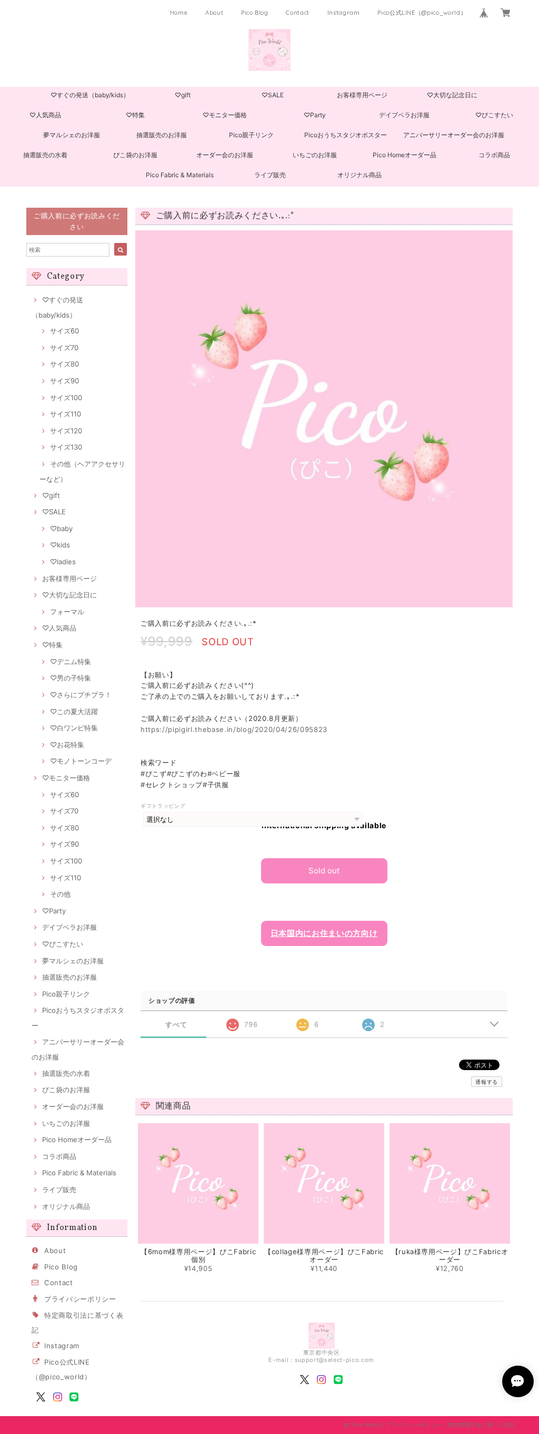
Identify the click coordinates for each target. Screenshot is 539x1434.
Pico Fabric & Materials (180, 175)
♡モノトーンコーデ (81, 761)
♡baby (61, 528)
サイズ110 (65, 414)
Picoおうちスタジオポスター (345, 135)
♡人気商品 (45, 115)
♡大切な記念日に (452, 95)
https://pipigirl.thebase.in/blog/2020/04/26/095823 (234, 729)
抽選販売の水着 (45, 155)
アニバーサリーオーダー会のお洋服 (453, 135)
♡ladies (63, 561)
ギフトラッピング (163, 805)
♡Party (315, 115)
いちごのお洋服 (315, 155)
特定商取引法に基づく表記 (481, 1424)
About (214, 12)
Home (179, 12)
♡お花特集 (67, 744)
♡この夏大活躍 (74, 711)
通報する (486, 1082)
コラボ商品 (494, 155)
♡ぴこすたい (494, 115)
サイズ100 (66, 397)
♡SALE (273, 95)
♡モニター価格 (225, 115)
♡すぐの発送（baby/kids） (90, 95)
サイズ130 (66, 447)
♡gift (183, 95)
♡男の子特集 (70, 678)
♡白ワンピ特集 (74, 728)
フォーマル (67, 611)
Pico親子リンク (251, 135)
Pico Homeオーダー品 (404, 155)
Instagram (343, 12)
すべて (176, 1024)
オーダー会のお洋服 (224, 155)
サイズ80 (64, 364)
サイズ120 (66, 430)
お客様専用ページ (362, 95)
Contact (298, 12)
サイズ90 (64, 381)
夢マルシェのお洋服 (71, 135)
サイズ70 (64, 347)
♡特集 (135, 115)
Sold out (324, 871)
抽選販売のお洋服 (161, 135)
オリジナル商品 (359, 175)
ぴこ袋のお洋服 (135, 155)
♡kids (60, 545)
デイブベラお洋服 (404, 115)
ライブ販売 (270, 175)
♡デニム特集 (70, 661)
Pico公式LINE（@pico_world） (421, 12)
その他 (60, 894)
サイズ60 (64, 331)
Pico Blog (254, 12)
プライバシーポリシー (80, 1299)
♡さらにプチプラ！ (81, 694)
